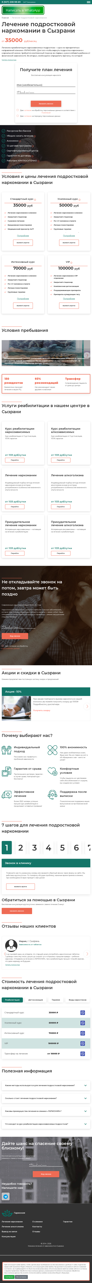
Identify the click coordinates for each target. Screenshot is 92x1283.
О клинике (37, 1222)
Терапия (56, 1000)
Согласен (9, 1277)
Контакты (37, 1227)
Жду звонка (15, 636)
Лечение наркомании (12, 1222)
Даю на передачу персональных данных (40, 116)
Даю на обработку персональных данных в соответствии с (47, 111)
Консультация (8, 1236)
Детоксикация (35, 1000)
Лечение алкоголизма (13, 1227)
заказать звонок (17, 911)
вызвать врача (23, 243)
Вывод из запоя (9, 1232)
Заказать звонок (46, 104)
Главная (5, 18)
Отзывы (36, 1232)
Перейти (15, 460)
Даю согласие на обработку (15, 647)
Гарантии (67, 1222)
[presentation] (5, 355)
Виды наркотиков (77, 1000)
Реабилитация (12, 1000)
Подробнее (23, 236)
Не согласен (21, 1277)
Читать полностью (9, 60)
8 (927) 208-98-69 (11, 2)
